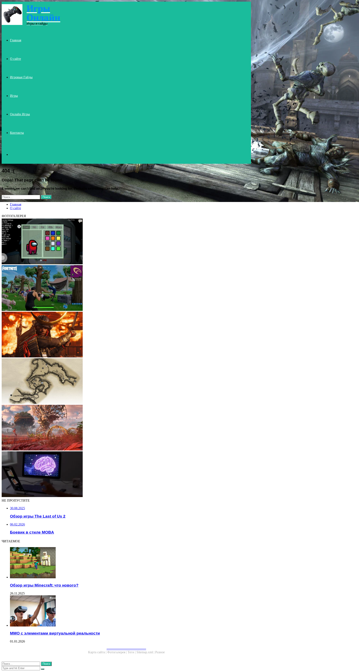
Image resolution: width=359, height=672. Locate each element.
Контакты (17, 132)
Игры (14, 95)
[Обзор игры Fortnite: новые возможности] (126, 288)
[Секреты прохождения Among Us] (126, 242)
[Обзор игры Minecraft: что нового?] (130, 563)
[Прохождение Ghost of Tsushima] (126, 335)
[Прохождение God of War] (126, 381)
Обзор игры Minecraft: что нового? (44, 585)
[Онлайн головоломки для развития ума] (126, 474)
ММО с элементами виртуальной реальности (55, 633)
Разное (160, 652)
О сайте (15, 58)
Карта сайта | (97, 652)
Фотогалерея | (117, 652)
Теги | (132, 652)
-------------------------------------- (126, 648)
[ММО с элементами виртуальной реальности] (130, 611)
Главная (15, 40)
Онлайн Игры (20, 114)
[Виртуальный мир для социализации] (126, 428)
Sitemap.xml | (145, 652)
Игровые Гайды (21, 77)
